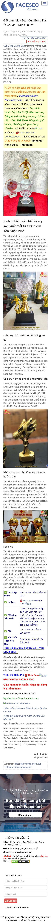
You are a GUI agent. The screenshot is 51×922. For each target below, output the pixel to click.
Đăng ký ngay (25, 815)
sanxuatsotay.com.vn (13, 869)
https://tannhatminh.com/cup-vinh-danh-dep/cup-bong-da (23, 765)
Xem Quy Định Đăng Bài (33, 38)
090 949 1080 (26, 679)
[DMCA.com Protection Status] (20, 861)
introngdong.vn (10, 865)
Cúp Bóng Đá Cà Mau (14, 45)
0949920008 (12, 136)
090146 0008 (10, 679)
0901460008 (26, 132)
